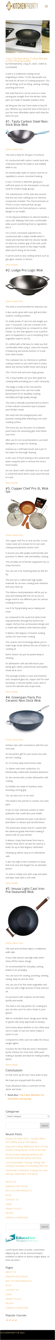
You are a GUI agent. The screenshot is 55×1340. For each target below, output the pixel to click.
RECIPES (10, 1213)
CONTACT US (12, 1199)
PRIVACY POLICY (14, 1208)
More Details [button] (12, 264)
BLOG (8, 1195)
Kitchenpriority (15, 63)
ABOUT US (11, 1181)
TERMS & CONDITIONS (17, 1217)
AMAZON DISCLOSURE (17, 1186)
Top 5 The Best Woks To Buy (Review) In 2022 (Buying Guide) (27, 59)
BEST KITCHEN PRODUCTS (19, 1190)
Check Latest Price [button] (14, 149)
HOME (9, 1204)
